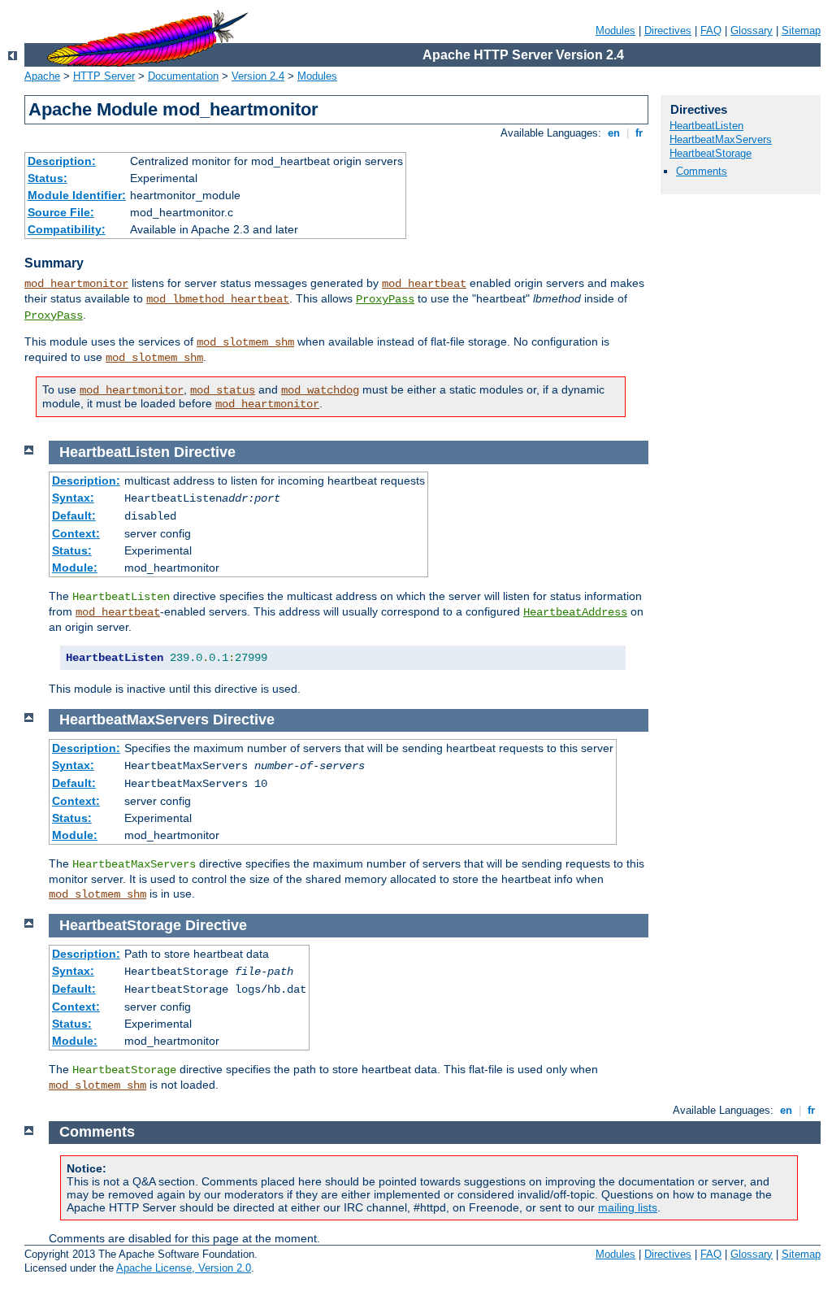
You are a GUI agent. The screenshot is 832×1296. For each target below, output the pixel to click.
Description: (62, 160)
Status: (47, 178)
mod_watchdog (320, 390)
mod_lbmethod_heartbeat (217, 299)
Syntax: (73, 497)
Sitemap (801, 30)
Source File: (61, 212)
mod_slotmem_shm (245, 342)
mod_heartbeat (424, 283)
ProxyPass (385, 299)
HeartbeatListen (706, 126)
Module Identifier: (77, 195)
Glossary (751, 30)
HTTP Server (104, 76)
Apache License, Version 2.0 (183, 1268)
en (613, 133)
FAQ (711, 30)
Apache (42, 76)
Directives (667, 30)
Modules (615, 30)
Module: (75, 567)
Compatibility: (67, 229)
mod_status (222, 390)
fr (639, 133)
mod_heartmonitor (76, 283)
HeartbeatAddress (575, 612)
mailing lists (627, 1207)
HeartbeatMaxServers (721, 139)
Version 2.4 (258, 76)
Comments (701, 171)
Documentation (183, 76)
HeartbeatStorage (711, 153)
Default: (74, 515)
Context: (76, 533)
